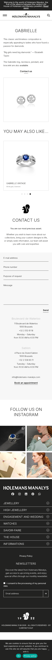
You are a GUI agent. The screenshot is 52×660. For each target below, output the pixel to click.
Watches (10, 523)
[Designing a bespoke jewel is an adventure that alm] (12, 465)
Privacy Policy (26, 556)
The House (11, 537)
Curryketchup (26, 628)
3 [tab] (27, 194)
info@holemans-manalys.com (26, 377)
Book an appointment (26, 382)
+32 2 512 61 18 (26, 330)
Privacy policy (30, 656)
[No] (48, 650)
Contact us (26, 71)
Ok (18, 656)
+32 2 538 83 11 (26, 360)
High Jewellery (15, 510)
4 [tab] (30, 194)
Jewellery (11, 503)
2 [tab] (24, 194)
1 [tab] (22, 194)
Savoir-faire (12, 530)
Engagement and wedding (23, 516)
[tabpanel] (26, 166)
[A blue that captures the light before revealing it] (12, 438)
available (24, 65)
